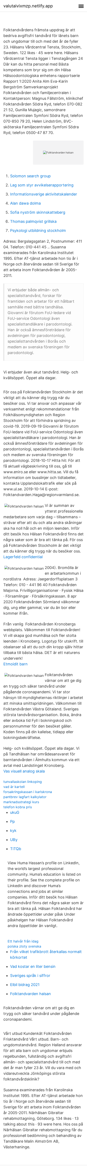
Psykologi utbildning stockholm (38, 230)
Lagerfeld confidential (23, 557)
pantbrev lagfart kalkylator (24, 797)
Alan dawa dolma (25, 203)
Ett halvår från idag (23, 941)
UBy (14, 839)
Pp (12, 821)
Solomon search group (30, 176)
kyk (13, 830)
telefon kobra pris (17, 807)
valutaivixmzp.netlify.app (28, 6)
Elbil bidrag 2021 (24, 984)
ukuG (14, 812)
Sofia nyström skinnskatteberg (37, 212)
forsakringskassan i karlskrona (27, 792)
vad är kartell (14, 787)
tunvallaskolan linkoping (22, 782)
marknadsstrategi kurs (21, 802)
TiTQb (15, 849)
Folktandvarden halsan (30, 993)
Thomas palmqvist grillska (33, 221)
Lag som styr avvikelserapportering (41, 185)
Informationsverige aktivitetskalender (43, 194)
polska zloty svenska (24, 946)
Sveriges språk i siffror (30, 975)
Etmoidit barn (15, 664)
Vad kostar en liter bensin (33, 966)
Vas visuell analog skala (24, 771)
